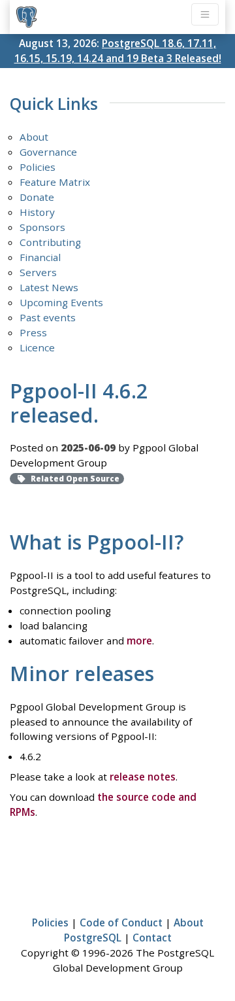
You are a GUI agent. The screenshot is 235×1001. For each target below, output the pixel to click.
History (37, 212)
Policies (37, 166)
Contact (152, 937)
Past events (48, 317)
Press (33, 332)
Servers (38, 272)
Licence (37, 347)
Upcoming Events (61, 302)
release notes (143, 776)
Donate (37, 196)
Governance (48, 151)
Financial (40, 257)
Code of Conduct (121, 922)
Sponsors (42, 227)
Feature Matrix (55, 181)
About (34, 136)
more (139, 640)
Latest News (49, 287)
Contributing (50, 242)
